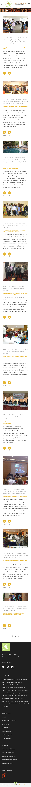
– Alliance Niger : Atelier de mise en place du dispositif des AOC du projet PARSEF (14, 697)
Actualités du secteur (8, 756)
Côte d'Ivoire (6, 40)
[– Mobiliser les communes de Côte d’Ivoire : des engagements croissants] (15, 87)
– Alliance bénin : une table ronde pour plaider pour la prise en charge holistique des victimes (15, 691)
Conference (18, 491)
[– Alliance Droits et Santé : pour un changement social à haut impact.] (15, 334)
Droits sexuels (15, 40)
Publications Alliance (8, 749)
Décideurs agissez (7, 735)
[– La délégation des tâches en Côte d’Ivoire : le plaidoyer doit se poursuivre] (15, 24)
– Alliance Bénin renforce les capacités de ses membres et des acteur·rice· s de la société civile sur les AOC (15, 703)
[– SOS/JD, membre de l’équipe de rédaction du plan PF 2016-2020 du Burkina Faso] (15, 400)
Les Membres (5, 724)
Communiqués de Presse (9, 759)
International (12, 288)
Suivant (15, 782)
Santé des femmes (12, 44)
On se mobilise (6, 727)
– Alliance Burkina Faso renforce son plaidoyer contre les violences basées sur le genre (15, 686)
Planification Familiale (18, 42)
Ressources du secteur (8, 752)
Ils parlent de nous (7, 763)
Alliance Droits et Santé (20, 38)
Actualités (5, 745)
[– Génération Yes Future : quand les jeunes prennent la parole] (15, 470)
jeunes (14, 351)
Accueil (4, 717)
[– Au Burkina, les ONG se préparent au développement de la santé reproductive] (15, 538)
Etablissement (7, 42)
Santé (4, 44)
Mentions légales (24, 785)
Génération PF (6, 731)
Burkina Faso (10, 160)
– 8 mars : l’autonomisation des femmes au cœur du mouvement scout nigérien (14, 681)
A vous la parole (6, 738)
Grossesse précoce (21, 608)
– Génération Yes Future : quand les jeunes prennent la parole (15, 496)
